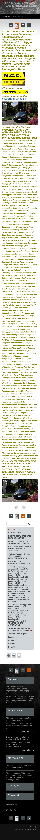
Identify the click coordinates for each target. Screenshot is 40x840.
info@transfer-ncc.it (14, 98)
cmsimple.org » (28, 731)
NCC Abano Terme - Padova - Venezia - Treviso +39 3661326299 (20, 549)
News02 (11, 644)
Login (34, 829)
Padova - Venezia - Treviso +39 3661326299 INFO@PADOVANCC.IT (19, 556)
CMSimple (31, 827)
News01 (11, 640)
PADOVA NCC (14, 533)
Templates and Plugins (17, 634)
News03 (11, 647)
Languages (12, 637)
